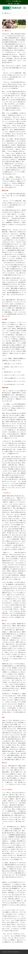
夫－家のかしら (6, 13)
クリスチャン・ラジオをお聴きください (13, 1)
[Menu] (24, 8)
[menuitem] (13, 1)
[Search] (20, 8)
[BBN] (11, 8)
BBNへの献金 (16, 3)
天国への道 (10, 3)
